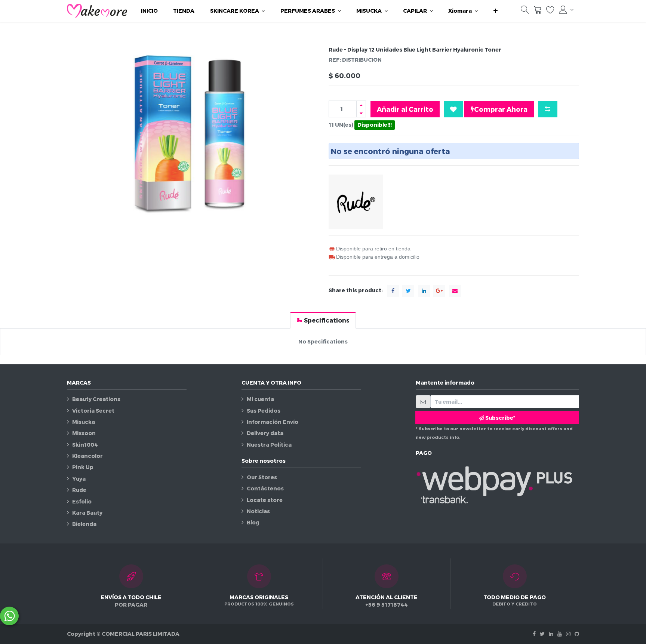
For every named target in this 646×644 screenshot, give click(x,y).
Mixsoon (84, 433)
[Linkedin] (551, 634)
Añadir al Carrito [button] (405, 109)
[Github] (577, 634)
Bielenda (84, 524)
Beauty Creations (96, 399)
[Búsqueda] (525, 11)
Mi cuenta (260, 399)
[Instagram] (568, 634)
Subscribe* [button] (499, 418)
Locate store (265, 500)
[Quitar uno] (361, 113)
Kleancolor (87, 456)
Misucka (83, 422)
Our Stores (262, 477)
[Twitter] (542, 634)
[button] (495, 11)
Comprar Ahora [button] (500, 109)
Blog (253, 522)
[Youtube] (559, 634)
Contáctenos (265, 488)
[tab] (323, 320)
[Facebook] (534, 634)
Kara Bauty (87, 512)
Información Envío (272, 422)
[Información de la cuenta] (566, 10)
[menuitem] (149, 11)
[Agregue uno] (361, 105)
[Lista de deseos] (550, 11)
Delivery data (265, 433)
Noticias (258, 511)
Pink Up (82, 467)
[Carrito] (537, 11)
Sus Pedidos (263, 410)
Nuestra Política (269, 444)
